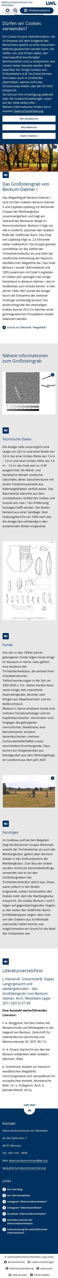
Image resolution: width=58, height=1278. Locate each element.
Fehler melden (42, 1274)
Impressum (46, 1268)
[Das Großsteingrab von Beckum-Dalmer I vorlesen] (5, 175)
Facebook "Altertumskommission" (27, 1213)
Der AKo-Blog (14, 1189)
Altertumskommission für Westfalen (17, 3)
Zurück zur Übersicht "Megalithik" (27, 327)
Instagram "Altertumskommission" (27, 1201)
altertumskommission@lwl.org (28, 1160)
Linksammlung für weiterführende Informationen (27, 1231)
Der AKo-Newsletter (18, 1195)
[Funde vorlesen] (5, 636)
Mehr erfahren (29, 136)
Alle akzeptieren (29, 118)
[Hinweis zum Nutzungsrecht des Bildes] (54, 147)
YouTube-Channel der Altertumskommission (20, 1221)
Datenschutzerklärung (28, 111)
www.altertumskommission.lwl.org (24, 1168)
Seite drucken (19, 1274)
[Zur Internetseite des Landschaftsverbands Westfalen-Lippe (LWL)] (51, 3)
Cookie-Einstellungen (42, 1262)
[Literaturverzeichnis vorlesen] (5, 961)
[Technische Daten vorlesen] (5, 430)
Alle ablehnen (29, 127)
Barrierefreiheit (16, 1262)
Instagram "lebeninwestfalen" (24, 1207)
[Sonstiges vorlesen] (5, 823)
